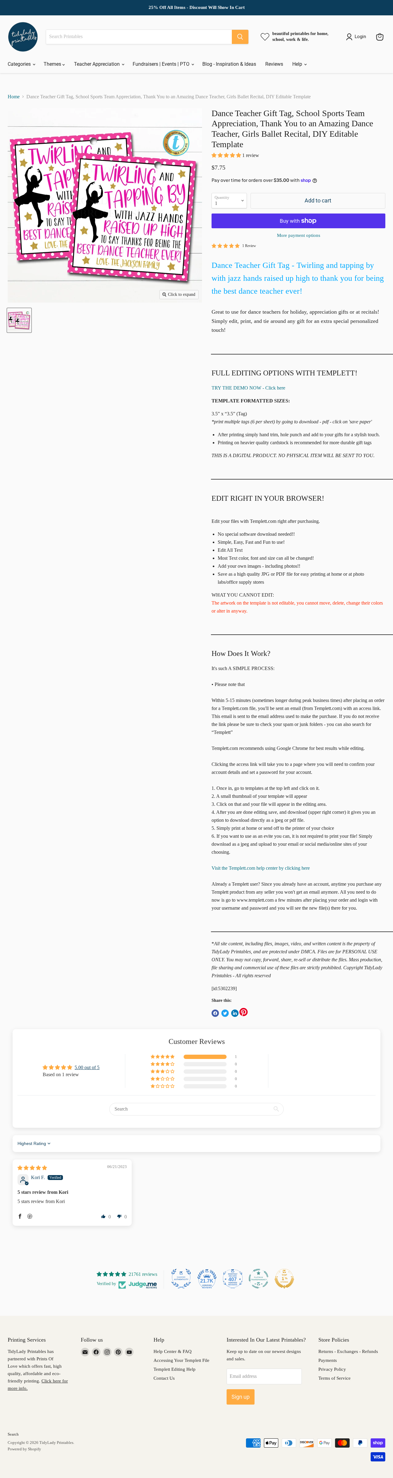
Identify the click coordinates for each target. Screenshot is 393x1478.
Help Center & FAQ (173, 1351)
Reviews (274, 64)
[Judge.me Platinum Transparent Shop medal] (258, 1278)
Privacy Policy (332, 1369)
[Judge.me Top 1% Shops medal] (284, 1278)
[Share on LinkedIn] (235, 1013)
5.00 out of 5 (87, 1067)
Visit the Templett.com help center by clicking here (261, 868)
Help (297, 64)
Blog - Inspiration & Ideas (229, 64)
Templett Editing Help (175, 1369)
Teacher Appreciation (97, 64)
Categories (20, 64)
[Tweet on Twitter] (225, 1013)
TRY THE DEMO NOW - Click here (248, 387)
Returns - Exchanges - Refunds (348, 1351)
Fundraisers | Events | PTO (162, 64)
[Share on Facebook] (215, 1013)
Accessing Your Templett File (181, 1360)
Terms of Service (334, 1378)
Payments (327, 1360)
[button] (227, 155)
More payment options (298, 235)
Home (14, 96)
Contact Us (164, 1378)
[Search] (240, 37)
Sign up (241, 1397)
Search (13, 1434)
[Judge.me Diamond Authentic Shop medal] (181, 1278)
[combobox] (139, 37)
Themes (53, 64)
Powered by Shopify (24, 1449)
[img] (32, 1167)
